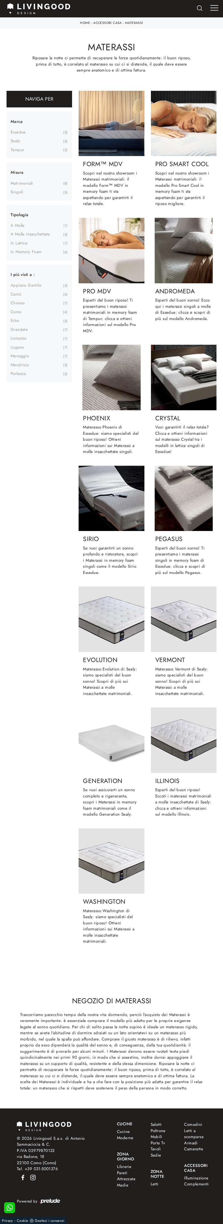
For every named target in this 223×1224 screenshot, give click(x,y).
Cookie (22, 1220)
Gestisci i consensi (49, 1220)
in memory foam (26, 252)
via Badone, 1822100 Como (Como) (37, 1160)
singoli (17, 192)
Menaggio (20, 356)
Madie (122, 1185)
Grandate (19, 330)
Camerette (193, 1149)
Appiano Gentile (26, 285)
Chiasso (18, 303)
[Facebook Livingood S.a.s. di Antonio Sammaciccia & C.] (22, 1177)
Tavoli (156, 1149)
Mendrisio (20, 365)
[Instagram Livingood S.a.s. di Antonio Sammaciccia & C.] (31, 1177)
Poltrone (158, 1131)
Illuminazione (194, 1178)
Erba (15, 321)
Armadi (190, 1143)
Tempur (17, 150)
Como (16, 312)
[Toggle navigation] (214, 8)
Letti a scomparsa (193, 1134)
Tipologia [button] (20, 215)
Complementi (195, 1184)
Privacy (7, 1220)
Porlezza (18, 374)
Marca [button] (17, 122)
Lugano (17, 347)
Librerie (124, 1167)
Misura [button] (17, 172)
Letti (155, 1184)
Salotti (156, 1124)
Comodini (193, 1124)
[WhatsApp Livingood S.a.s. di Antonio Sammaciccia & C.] (9, 1207)
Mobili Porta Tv (158, 1140)
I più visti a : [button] (23, 275)
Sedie (156, 1155)
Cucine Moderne (125, 1135)
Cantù (16, 294)
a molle (18, 225)
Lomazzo (19, 338)
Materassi (134, 22)
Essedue (18, 132)
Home (85, 22)
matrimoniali (22, 183)
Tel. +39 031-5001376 (37, 1169)
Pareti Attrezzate (126, 1176)
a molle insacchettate (30, 234)
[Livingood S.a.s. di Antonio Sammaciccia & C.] (44, 1125)
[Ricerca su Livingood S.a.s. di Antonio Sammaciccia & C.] (200, 8)
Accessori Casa (107, 22)
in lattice (19, 243)
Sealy (15, 141)
